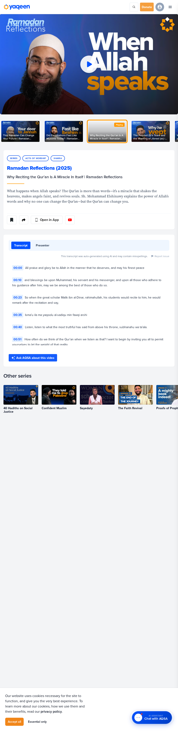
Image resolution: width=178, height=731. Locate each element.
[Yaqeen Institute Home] (16, 7)
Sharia (58, 158)
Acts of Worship (35, 158)
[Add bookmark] (11, 219)
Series (14, 158)
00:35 (17, 315)
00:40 (17, 327)
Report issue (162, 256)
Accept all (14, 721)
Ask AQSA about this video (35, 358)
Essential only (37, 721)
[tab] (20, 245)
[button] (89, 64)
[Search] (134, 7)
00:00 (17, 268)
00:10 (17, 280)
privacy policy (51, 711)
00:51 (17, 339)
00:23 (17, 297)
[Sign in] (159, 7)
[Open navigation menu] (170, 7)
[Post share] (23, 219)
